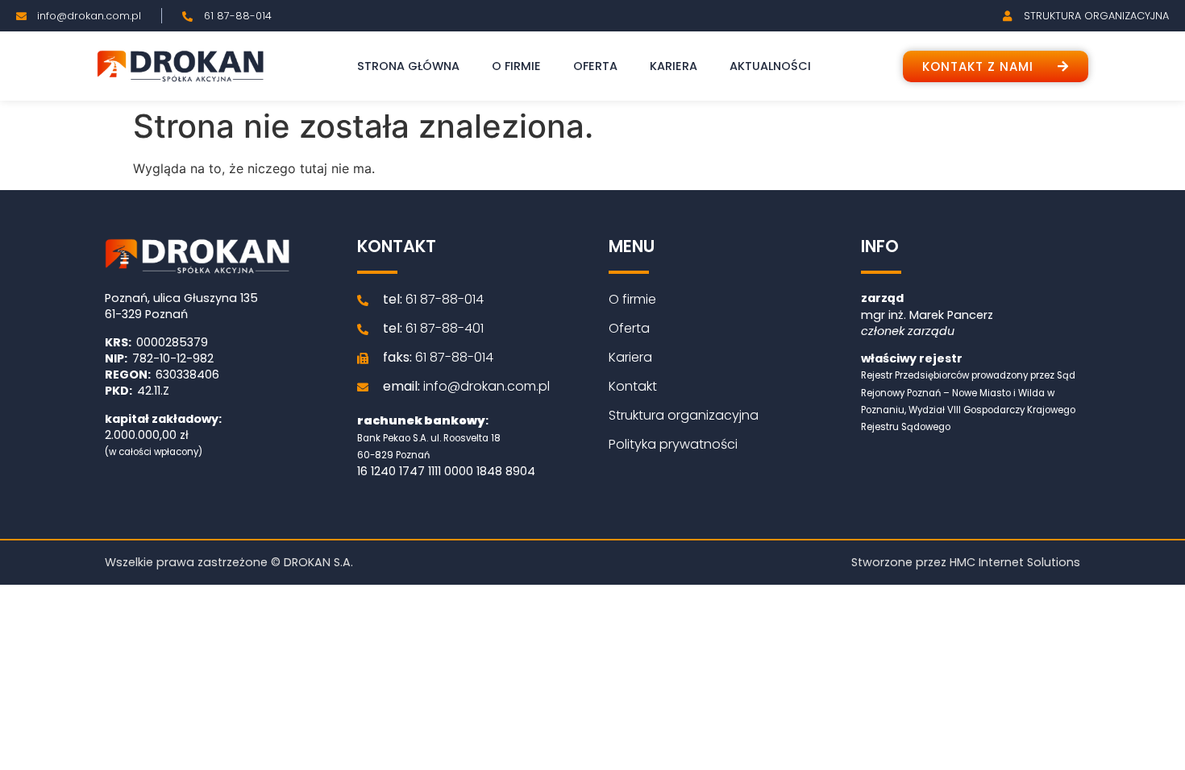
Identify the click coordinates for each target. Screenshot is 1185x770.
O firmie (516, 66)
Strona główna (408, 66)
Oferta (595, 66)
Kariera (673, 66)
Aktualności (770, 66)
